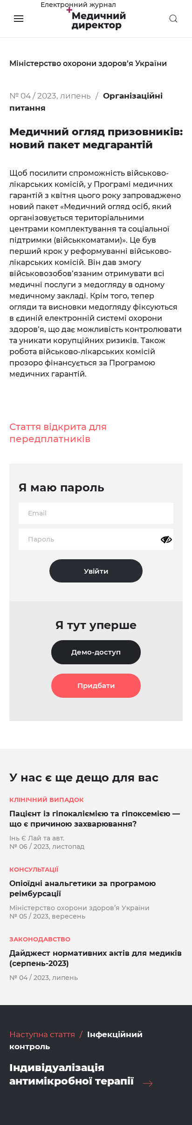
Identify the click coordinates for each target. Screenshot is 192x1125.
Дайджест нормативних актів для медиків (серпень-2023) (95, 958)
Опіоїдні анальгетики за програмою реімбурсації (82, 888)
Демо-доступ (96, 652)
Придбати (96, 685)
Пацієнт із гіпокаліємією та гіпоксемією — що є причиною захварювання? (94, 818)
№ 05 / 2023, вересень (47, 916)
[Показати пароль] (166, 539)
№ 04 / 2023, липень (50, 95)
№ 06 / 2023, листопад (46, 846)
